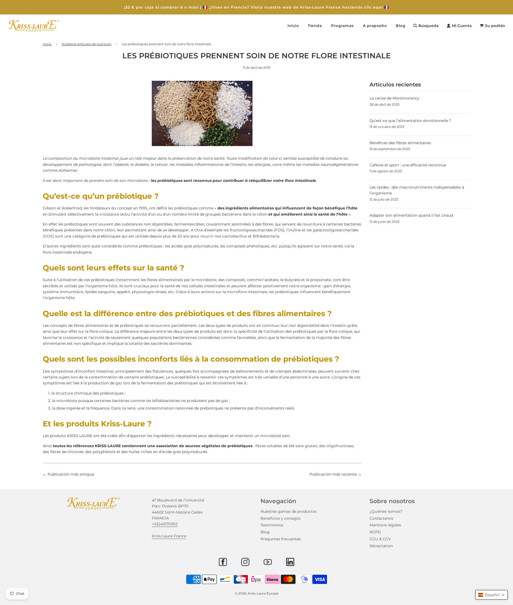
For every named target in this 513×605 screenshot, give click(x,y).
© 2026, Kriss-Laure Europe (256, 593)
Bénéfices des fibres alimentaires (400, 142)
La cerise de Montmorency (394, 98)
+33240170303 (165, 524)
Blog (400, 25)
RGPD (375, 532)
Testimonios (272, 525)
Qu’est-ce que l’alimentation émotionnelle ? (410, 120)
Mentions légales (385, 525)
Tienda (315, 25)
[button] (491, 594)
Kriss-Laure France (169, 536)
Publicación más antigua (71, 474)
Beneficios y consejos (281, 518)
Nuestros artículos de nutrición (86, 44)
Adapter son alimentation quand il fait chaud (411, 215)
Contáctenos (381, 518)
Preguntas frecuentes (281, 539)
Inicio (293, 25)
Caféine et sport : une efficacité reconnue (408, 165)
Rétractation (381, 545)
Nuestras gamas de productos (289, 511)
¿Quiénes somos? (386, 511)
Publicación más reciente (333, 474)
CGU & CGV (380, 539)
